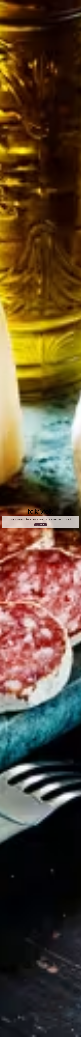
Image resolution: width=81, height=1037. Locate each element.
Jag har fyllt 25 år (41, 524)
